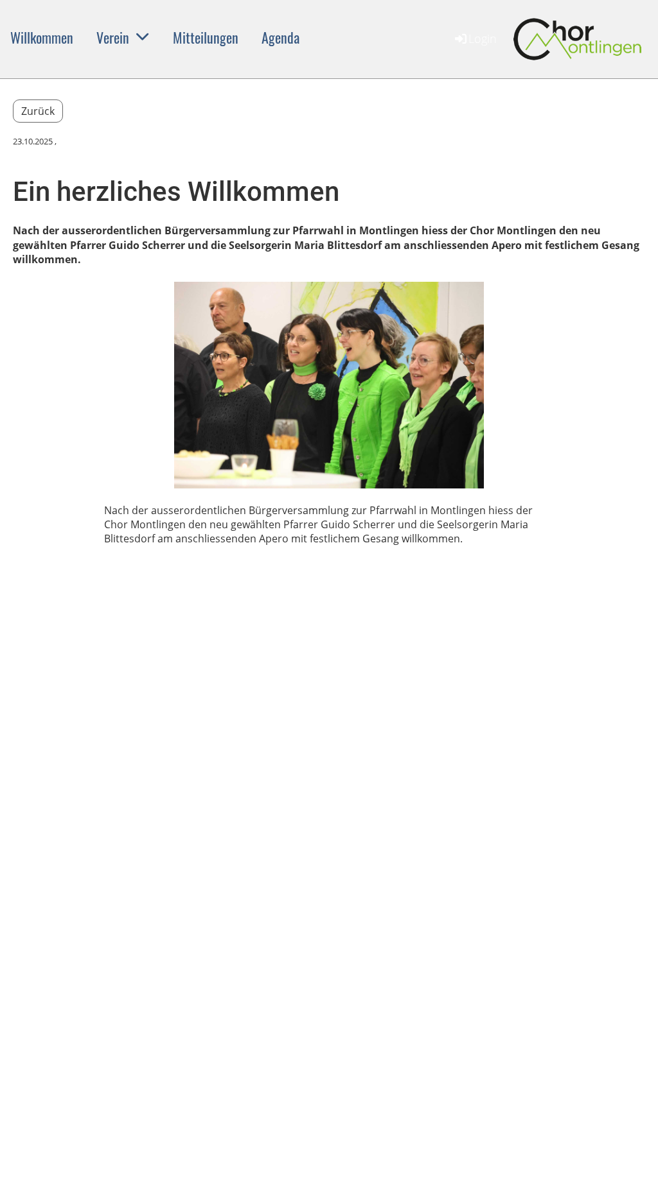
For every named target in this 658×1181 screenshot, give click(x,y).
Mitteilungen (205, 37)
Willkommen (41, 37)
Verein (112, 37)
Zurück (38, 111)
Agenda (280, 37)
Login (482, 38)
